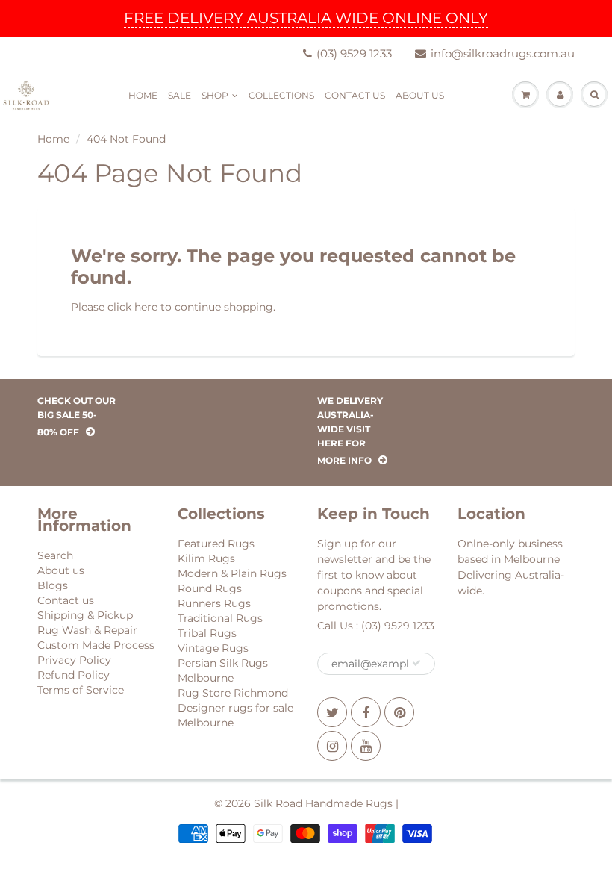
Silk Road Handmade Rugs (323, 803)
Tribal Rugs (207, 633)
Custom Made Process (95, 645)
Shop (215, 95)
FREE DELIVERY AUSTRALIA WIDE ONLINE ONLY (306, 18)
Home (53, 139)
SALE (179, 95)
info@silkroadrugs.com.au (503, 53)
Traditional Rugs (220, 618)
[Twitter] (332, 712)
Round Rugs (210, 588)
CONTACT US (355, 95)
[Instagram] (332, 746)
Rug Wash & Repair (87, 630)
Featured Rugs (216, 543)
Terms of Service (80, 690)
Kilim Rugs (206, 558)
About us (60, 570)
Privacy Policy (74, 660)
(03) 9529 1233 (354, 53)
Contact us (65, 600)
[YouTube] (366, 746)
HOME (142, 95)
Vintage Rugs (213, 648)
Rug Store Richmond (233, 693)
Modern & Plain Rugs (232, 573)
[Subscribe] (416, 663)
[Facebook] (366, 712)
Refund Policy (73, 675)
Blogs (52, 585)
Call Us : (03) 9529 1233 (375, 625)
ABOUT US (420, 95)
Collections (281, 95)
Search (55, 555)
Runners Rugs (214, 603)
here (145, 307)
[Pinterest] (399, 712)
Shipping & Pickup (85, 615)
